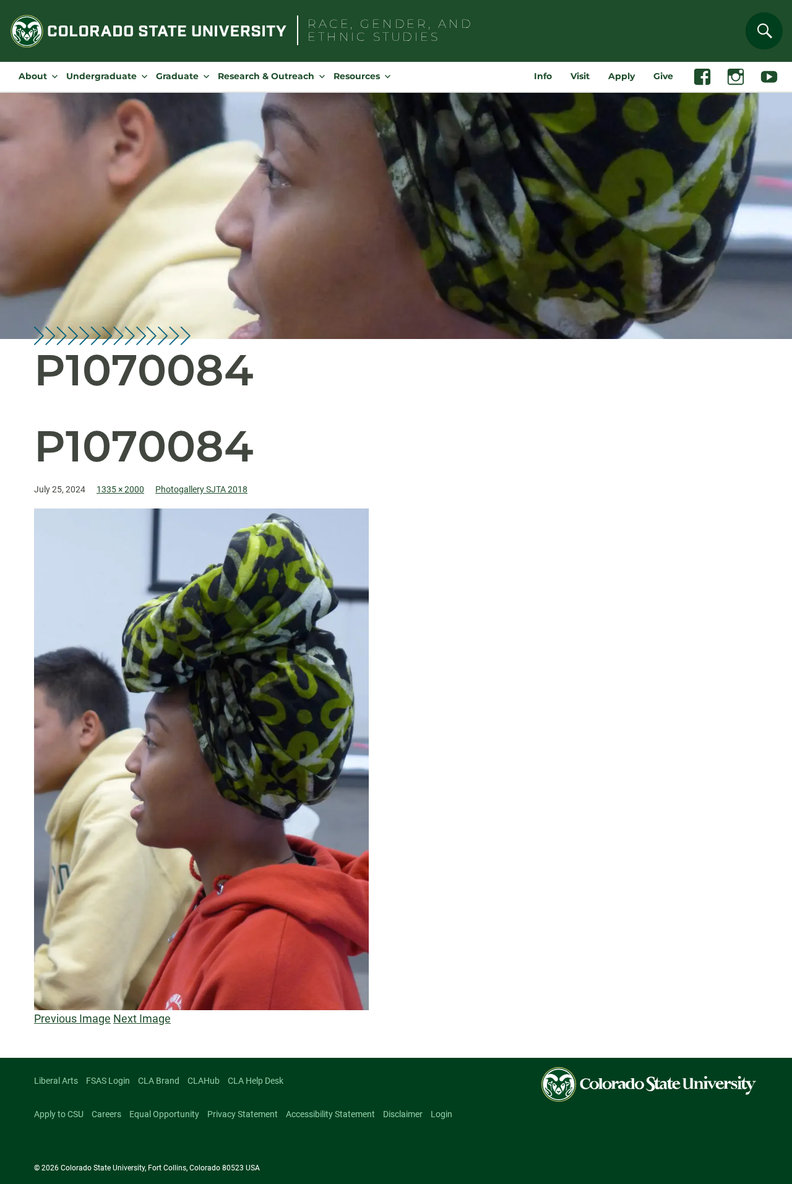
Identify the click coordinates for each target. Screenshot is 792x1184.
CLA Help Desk (255, 1081)
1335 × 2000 (120, 489)
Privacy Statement (242, 1114)
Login (441, 1114)
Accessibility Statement (330, 1114)
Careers (106, 1114)
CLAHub (203, 1081)
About (33, 76)
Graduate (177, 76)
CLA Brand (158, 1081)
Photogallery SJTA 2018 (201, 489)
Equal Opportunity (164, 1114)
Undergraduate (101, 76)
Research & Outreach (266, 76)
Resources (357, 76)
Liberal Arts (56, 1081)
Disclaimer (403, 1114)
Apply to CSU (59, 1114)
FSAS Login (108, 1081)
